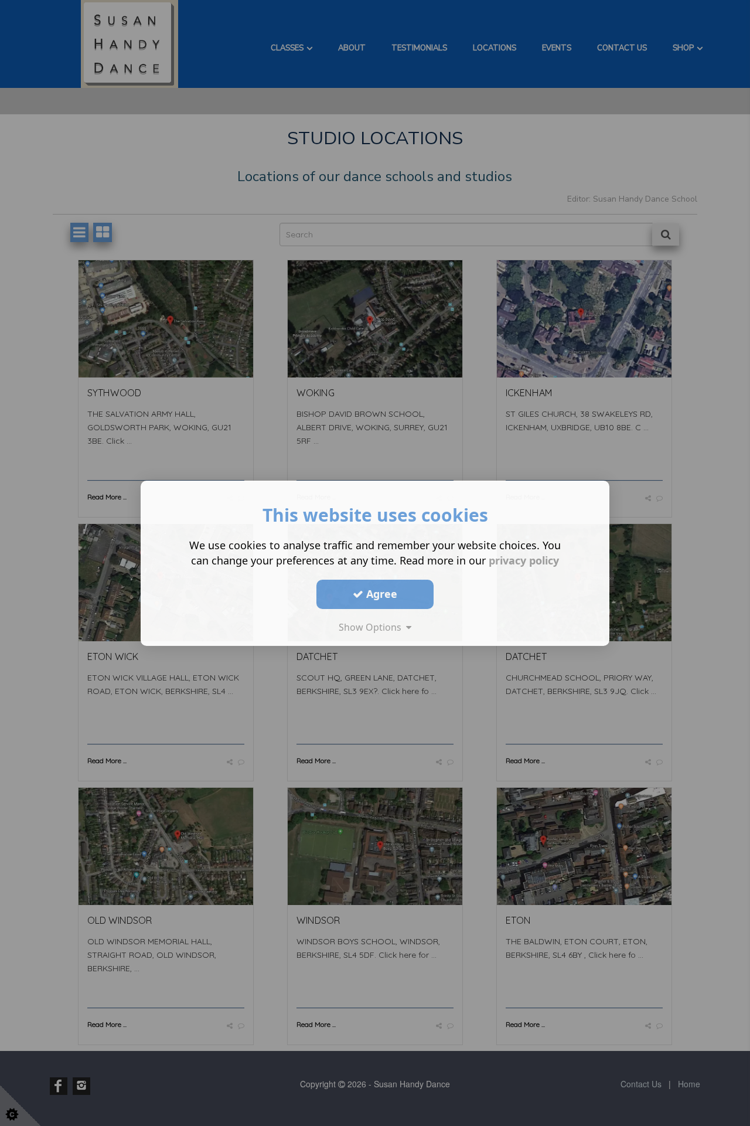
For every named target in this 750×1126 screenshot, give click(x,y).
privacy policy (524, 560)
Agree (380, 594)
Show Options (372, 626)
